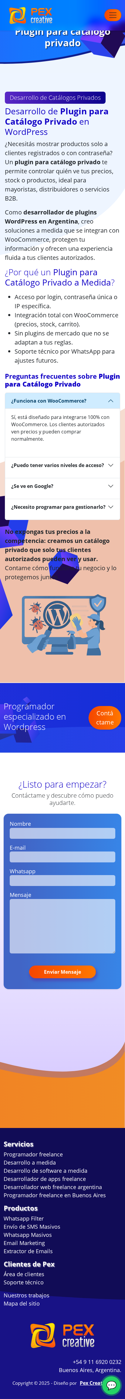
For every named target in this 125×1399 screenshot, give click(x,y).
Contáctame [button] (105, 717)
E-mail (18, 847)
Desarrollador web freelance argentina (53, 1187)
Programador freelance (33, 1154)
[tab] (62, 401)
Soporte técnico (24, 1282)
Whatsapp (22, 871)
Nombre (20, 823)
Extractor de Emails (28, 1251)
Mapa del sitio (22, 1303)
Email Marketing (24, 1243)
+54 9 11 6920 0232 (97, 1361)
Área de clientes (24, 1274)
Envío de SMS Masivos (32, 1226)
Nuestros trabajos (26, 1295)
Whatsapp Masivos (28, 1234)
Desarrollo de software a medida (45, 1170)
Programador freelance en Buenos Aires (55, 1195)
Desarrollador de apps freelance (45, 1178)
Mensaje (20, 894)
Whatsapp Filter (24, 1218)
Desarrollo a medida (30, 1162)
